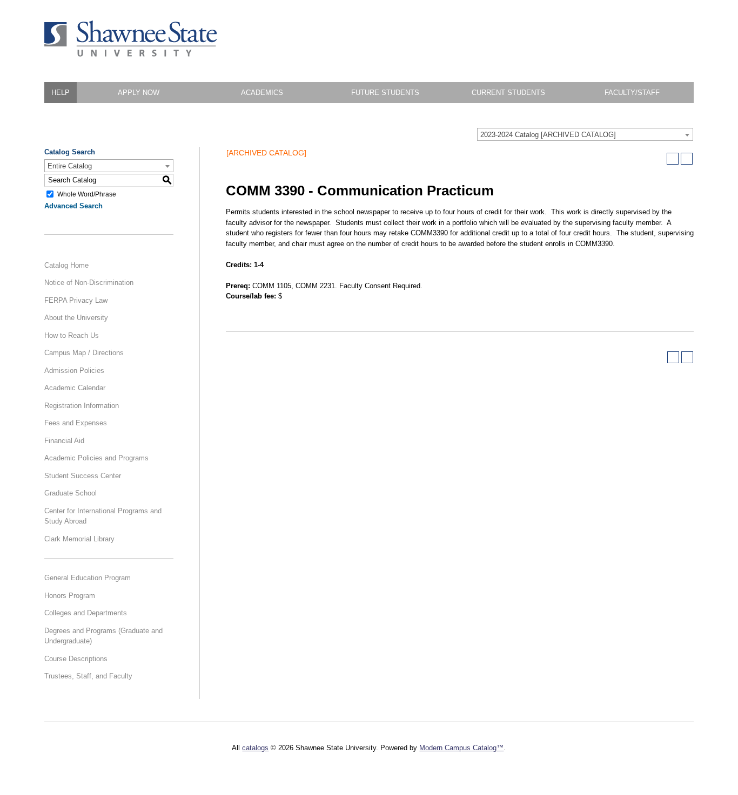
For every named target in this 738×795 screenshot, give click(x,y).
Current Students (508, 93)
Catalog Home (66, 265)
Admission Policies (74, 370)
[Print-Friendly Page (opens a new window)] (673, 159)
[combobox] (585, 134)
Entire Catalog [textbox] (70, 166)
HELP (60, 93)
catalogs (255, 748)
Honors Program (69, 596)
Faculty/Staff (632, 93)
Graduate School (70, 493)
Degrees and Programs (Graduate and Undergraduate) (103, 636)
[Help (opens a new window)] (687, 159)
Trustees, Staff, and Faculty (88, 676)
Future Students (385, 93)
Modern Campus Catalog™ (461, 748)
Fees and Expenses (75, 423)
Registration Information (81, 406)
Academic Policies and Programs (96, 458)
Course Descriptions (76, 659)
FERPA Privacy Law (76, 300)
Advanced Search (73, 206)
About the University (76, 318)
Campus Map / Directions (84, 353)
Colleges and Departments (85, 613)
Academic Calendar (74, 388)
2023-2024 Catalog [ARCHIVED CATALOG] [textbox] (548, 135)
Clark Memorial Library (79, 539)
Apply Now (138, 93)
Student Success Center (82, 476)
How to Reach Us (71, 335)
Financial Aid (64, 441)
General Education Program (87, 578)
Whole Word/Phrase (86, 194)
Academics (262, 93)
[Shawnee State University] (130, 54)
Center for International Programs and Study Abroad (103, 516)
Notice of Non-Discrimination (88, 282)
